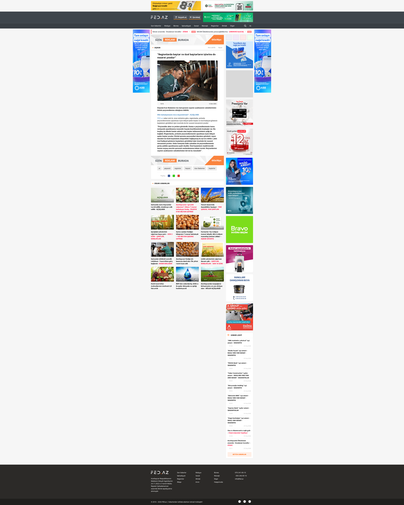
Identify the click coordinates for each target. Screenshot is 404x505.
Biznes (176, 26)
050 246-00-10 (241, 476)
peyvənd (167, 168)
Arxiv (197, 482)
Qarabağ (196, 17)
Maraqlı (205, 26)
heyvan (187, 168)
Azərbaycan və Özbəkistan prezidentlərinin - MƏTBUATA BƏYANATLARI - (228, 32)
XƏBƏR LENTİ (236, 335)
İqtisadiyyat (186, 26)
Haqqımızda (218, 482)
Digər (232, 26)
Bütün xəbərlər (239, 454)
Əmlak (224, 26)
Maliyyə (167, 26)
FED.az (160, 118)
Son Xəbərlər (156, 26)
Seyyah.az (182, 17)
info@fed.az (239, 479)
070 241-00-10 (240, 472)
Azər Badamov (200, 168)
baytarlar (212, 168)
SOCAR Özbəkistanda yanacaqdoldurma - (163, 32)
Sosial (196, 26)
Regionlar (215, 26)
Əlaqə (179, 482)
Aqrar (220, 47)
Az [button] (250, 26)
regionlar (178, 168)
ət (159, 168)
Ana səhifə (211, 47)
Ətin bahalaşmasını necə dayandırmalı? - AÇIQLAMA (178, 115)
